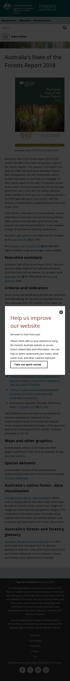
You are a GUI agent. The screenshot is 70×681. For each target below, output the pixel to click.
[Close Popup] (61, 312)
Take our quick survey (27, 364)
